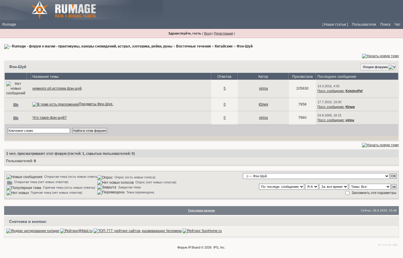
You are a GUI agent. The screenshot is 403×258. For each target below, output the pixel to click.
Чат (397, 24)
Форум (182, 247)
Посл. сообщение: (331, 91)
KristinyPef (354, 91)
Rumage (9, 24)
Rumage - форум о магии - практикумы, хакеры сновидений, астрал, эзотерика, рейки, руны (92, 46)
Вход (208, 33)
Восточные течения (193, 46)
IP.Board (194, 247)
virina (263, 88)
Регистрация (223, 33)
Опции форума (375, 67)
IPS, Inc (219, 247)
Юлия (263, 104)
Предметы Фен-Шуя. (96, 104)
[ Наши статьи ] (335, 24)
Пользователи (364, 24)
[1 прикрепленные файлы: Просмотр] (55, 104)
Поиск (385, 24)
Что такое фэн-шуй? (49, 118)
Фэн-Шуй (245, 46)
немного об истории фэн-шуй (57, 88)
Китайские (224, 46)
